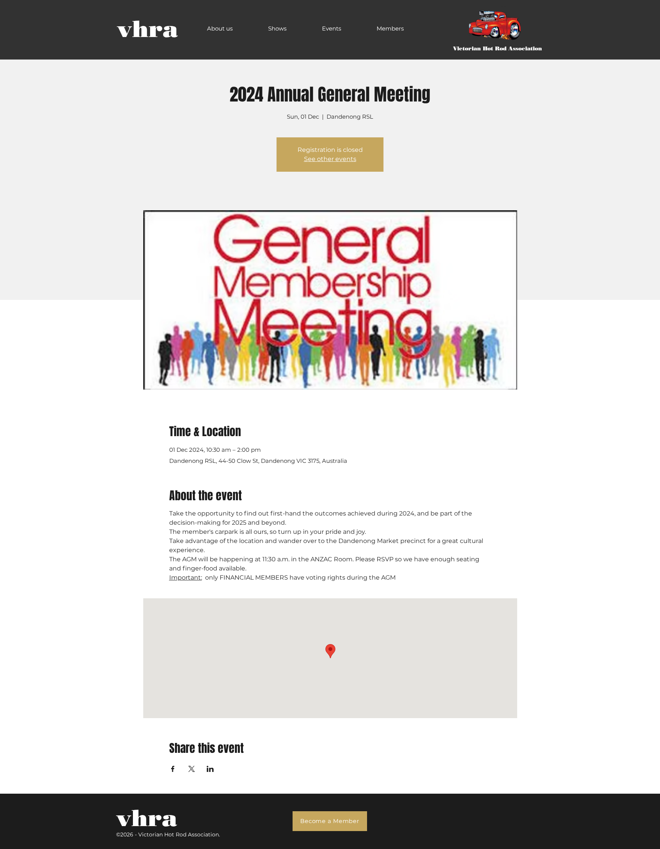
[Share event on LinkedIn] (210, 769)
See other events (330, 159)
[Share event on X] (191, 769)
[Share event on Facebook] (172, 769)
